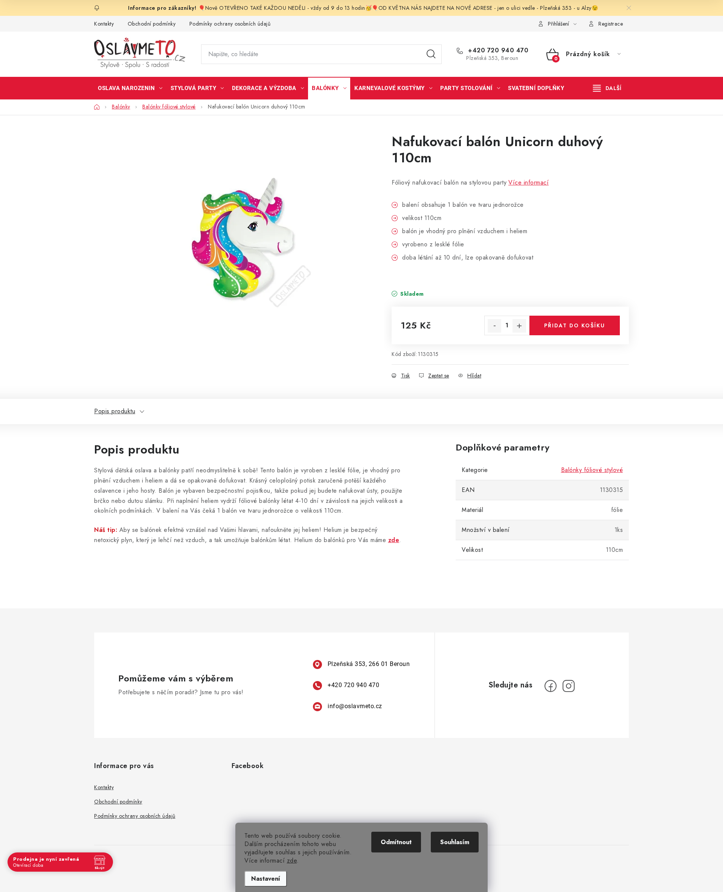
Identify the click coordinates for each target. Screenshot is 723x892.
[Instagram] (569, 686)
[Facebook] (551, 686)
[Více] (607, 88)
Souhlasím (454, 842)
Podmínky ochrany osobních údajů (230, 23)
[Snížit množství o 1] (494, 326)
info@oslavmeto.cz (355, 706)
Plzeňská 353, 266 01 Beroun (369, 663)
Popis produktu (114, 411)
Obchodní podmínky (152, 23)
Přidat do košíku (574, 325)
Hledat (431, 54)
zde (292, 860)
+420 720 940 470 (497, 50)
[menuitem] (130, 88)
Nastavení (265, 878)
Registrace (610, 23)
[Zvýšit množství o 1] (519, 326)
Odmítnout (396, 842)
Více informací (528, 182)
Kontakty (104, 23)
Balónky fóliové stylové (592, 470)
